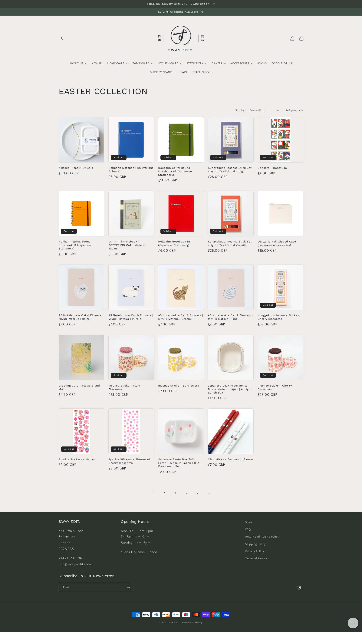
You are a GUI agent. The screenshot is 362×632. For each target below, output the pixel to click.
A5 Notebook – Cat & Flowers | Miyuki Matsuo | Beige (81, 317)
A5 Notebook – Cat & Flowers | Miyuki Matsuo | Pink (230, 317)
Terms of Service (256, 558)
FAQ (248, 529)
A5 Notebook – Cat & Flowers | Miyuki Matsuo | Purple (130, 317)
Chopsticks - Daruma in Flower (230, 459)
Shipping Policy (255, 544)
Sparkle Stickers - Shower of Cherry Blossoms (129, 461)
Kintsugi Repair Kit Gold (76, 167)
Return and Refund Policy (262, 536)
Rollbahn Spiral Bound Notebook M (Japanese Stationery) (75, 245)
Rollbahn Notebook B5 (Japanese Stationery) (174, 243)
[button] (63, 38)
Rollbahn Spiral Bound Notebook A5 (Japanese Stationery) (175, 171)
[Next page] (208, 493)
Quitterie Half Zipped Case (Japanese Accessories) (277, 243)
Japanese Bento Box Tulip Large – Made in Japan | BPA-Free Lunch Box (179, 463)
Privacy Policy (254, 551)
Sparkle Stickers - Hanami (78, 459)
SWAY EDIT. (175, 622)
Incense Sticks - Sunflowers (178, 385)
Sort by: (240, 110)
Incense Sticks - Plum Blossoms (124, 387)
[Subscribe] (128, 587)
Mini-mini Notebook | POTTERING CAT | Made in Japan (127, 245)
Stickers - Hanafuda (272, 167)
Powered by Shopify (192, 622)
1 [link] (153, 493)
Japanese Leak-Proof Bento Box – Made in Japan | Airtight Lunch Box (230, 389)
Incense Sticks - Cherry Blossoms (275, 387)
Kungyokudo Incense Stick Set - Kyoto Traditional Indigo (230, 169)
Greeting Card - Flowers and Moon (79, 387)
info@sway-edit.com (75, 564)
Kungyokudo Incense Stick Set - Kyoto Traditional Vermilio (230, 243)
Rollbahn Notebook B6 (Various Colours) (131, 169)
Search (249, 522)
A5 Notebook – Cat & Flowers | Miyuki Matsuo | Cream (180, 317)
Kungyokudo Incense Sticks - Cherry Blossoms (279, 317)
